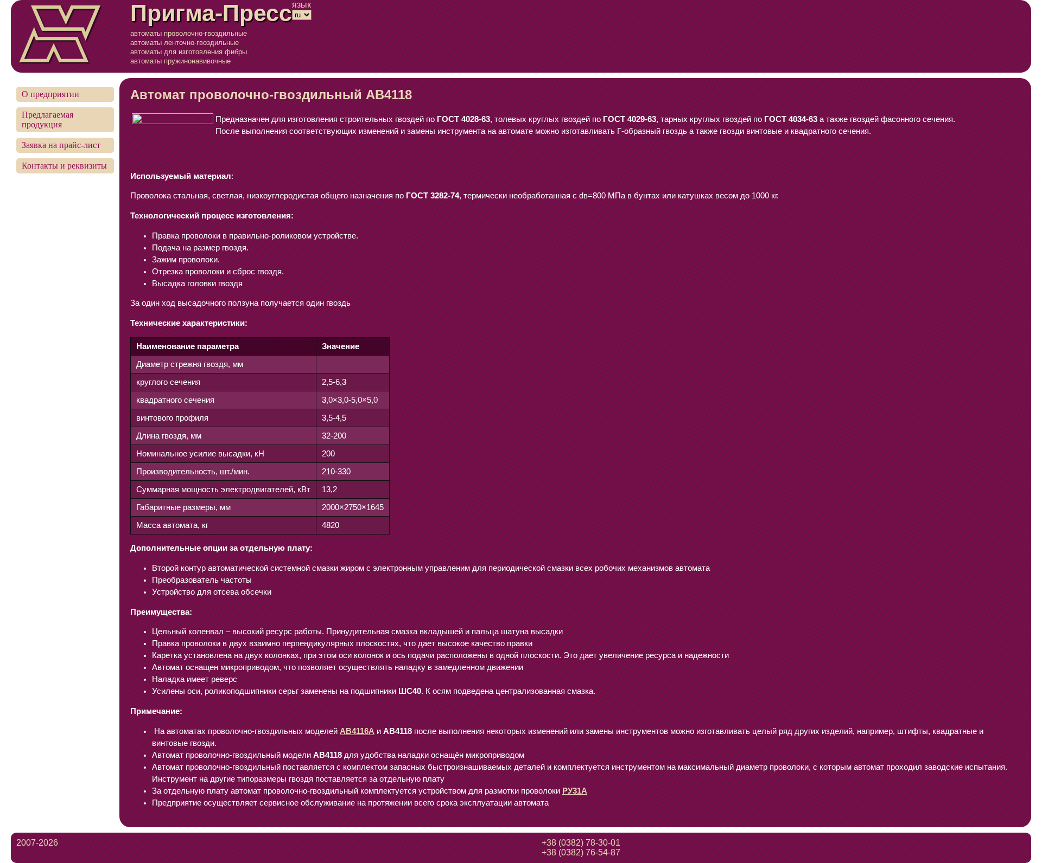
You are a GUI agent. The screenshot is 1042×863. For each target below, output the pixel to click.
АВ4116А (357, 731)
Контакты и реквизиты (64, 165)
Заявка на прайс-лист (61, 145)
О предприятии (50, 94)
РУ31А (574, 791)
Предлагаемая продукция (47, 119)
